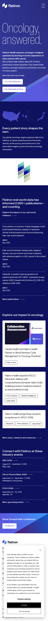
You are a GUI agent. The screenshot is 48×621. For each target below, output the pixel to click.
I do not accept (24, 611)
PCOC (7, 488)
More (10, 299)
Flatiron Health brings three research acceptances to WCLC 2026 (23, 416)
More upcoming (13, 502)
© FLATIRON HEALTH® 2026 (12, 617)
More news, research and (19, 438)
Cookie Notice (12, 580)
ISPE (7, 461)
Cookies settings (24, 599)
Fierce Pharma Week (14, 475)
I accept (24, 605)
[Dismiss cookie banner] (40, 550)
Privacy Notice (26, 580)
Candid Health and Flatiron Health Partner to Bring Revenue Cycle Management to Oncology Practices (23, 353)
